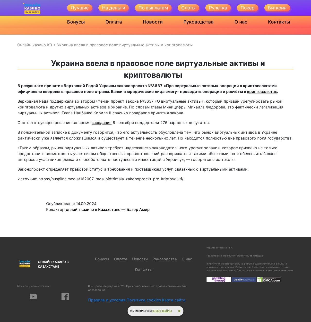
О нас (240, 22)
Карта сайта (173, 299)
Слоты (188, 8)
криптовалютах (262, 91)
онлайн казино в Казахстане (93, 209)
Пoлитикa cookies (144, 299)
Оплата (113, 22)
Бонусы (76, 22)
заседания (102, 122)
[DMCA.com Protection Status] (269, 279)
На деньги (113, 8)
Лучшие (80, 8)
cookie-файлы (162, 311)
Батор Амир (138, 209)
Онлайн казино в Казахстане (53, 264)
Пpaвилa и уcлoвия (106, 299)
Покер (248, 8)
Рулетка (218, 8)
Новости (153, 22)
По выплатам (153, 8)
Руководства (198, 22)
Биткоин (277, 8)
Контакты (279, 22)
